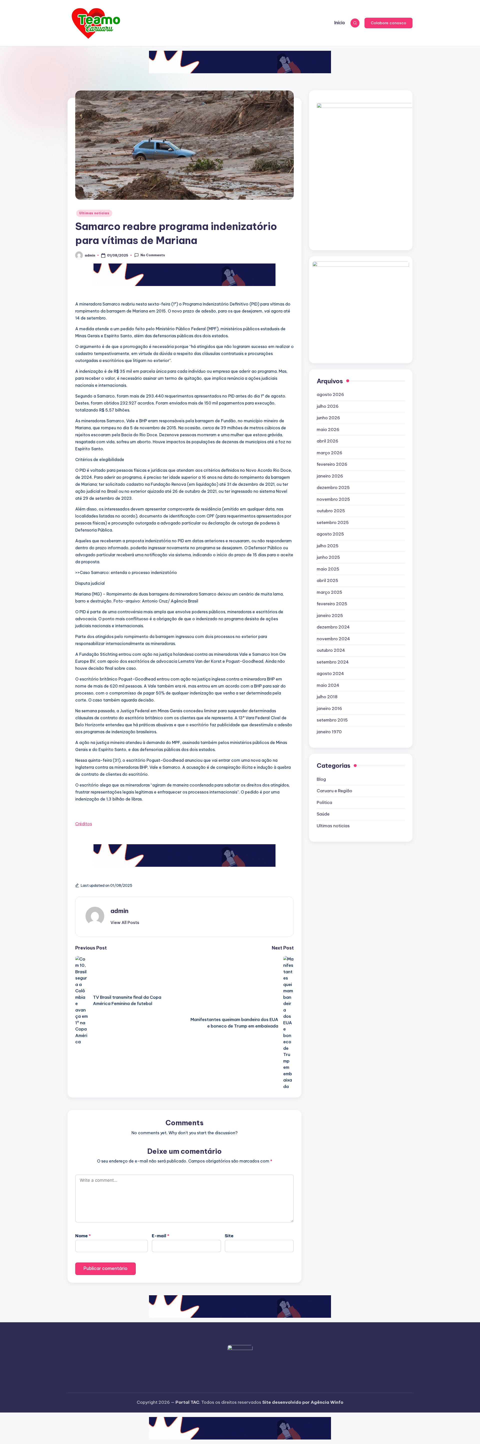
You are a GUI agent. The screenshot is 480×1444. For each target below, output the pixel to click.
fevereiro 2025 (332, 603)
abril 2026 (327, 441)
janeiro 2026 (330, 476)
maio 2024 (328, 685)
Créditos (83, 823)
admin (119, 910)
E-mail (160, 1235)
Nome (83, 1235)
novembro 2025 (333, 499)
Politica (324, 802)
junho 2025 (328, 557)
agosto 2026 (330, 394)
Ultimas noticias (94, 213)
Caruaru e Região (334, 791)
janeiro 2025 (330, 615)
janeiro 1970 (329, 731)
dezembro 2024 (333, 627)
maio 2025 (328, 569)
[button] (388, 23)
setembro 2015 (332, 720)
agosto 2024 (330, 673)
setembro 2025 (333, 522)
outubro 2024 (331, 650)
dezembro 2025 (333, 487)
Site (229, 1235)
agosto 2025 (330, 534)
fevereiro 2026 (332, 464)
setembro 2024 (333, 662)
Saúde (323, 814)
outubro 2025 (331, 511)
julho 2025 (327, 545)
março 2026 (329, 453)
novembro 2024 (333, 639)
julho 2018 (327, 697)
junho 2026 (328, 417)
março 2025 (329, 592)
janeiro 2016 (329, 708)
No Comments (152, 255)
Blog (321, 779)
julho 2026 (327, 406)
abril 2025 (327, 580)
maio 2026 (328, 429)
